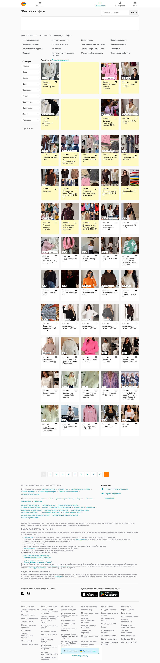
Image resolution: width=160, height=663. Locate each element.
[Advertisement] (80, 23)
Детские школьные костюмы (68, 630)
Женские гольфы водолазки (61, 508)
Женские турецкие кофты (30, 505)
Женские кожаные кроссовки (28, 626)
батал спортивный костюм (60, 566)
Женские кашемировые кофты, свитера (35, 515)
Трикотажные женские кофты (93, 44)
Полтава (89, 499)
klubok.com (23, 3)
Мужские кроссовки (89, 606)
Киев (51, 499)
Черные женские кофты (29, 513)
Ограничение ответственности (128, 626)
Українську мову (89, 651)
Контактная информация (126, 621)
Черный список (27, 129)
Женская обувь (27, 622)
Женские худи (87, 40)
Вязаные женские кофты (30, 494)
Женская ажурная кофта (47, 492)
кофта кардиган (29, 548)
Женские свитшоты (118, 40)
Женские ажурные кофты (72, 513)
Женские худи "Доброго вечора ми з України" (49, 611)
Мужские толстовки (89, 641)
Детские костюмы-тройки (68, 624)
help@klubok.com (128, 636)
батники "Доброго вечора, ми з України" (38, 562)
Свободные (115, 49)
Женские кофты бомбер (120, 53)
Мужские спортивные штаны (90, 637)
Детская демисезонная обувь (49, 653)
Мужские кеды (87, 610)
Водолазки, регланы (30, 44)
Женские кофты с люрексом (92, 49)
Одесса (43, 499)
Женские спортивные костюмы (30, 610)
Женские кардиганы (60, 40)
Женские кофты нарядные (92, 53)
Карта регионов (127, 610)
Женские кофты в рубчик (32, 49)
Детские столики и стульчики (48, 658)
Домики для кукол (68, 610)
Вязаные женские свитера (68, 492)
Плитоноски (26, 630)
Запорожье (38, 501)
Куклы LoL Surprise (49, 634)
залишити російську (80, 656)
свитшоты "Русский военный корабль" (37, 558)
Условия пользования (126, 631)
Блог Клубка (126, 613)
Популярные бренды (129, 616)
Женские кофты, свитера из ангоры (65, 515)
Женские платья (28, 615)
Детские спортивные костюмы (109, 643)
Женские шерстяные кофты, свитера (34, 508)
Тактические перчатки (86, 632)
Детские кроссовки (108, 636)
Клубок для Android (129, 642)
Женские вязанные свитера (68, 505)
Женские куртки (27, 606)
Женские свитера (48, 489)
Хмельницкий (26, 501)
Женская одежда (56, 35)
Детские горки (67, 606)
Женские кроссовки (49, 606)
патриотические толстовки (33, 560)
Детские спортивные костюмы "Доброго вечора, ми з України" (69, 644)
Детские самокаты (48, 631)
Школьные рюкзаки (109, 639)
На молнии (56, 49)
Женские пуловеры (118, 44)
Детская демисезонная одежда (47, 640)
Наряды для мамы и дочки (49, 627)
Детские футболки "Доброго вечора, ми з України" (69, 636)
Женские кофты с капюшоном (84, 508)
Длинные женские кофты (80, 510)
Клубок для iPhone (128, 639)
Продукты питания (108, 610)
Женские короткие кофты (30, 518)
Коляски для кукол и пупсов (109, 614)
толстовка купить (82, 540)
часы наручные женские (37, 568)
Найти (134, 13)
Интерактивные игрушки (107, 631)
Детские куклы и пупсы (107, 619)
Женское (43, 35)
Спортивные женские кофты (31, 510)
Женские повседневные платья (27, 635)
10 (100, 475)
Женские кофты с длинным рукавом (63, 54)
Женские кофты (27, 641)
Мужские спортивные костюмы (90, 614)
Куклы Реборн (107, 606)
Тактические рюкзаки (29, 644)
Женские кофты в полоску (51, 513)
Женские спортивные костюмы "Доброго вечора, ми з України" (50, 619)
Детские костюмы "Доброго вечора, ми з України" (69, 615)
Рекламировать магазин (60, 60)
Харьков (80, 499)
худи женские (28, 537)
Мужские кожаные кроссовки (88, 626)
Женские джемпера (30, 40)
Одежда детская (68, 620)
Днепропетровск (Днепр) (65, 499)
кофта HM (59, 577)
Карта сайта (126, 606)
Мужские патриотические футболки (87, 620)
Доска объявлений (28, 35)
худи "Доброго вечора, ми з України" (36, 556)
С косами (26, 53)
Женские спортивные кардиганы (56, 510)
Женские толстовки (60, 44)
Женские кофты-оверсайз (80, 489)
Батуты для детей (108, 624)
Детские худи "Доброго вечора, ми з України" (49, 647)
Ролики (104, 627)
